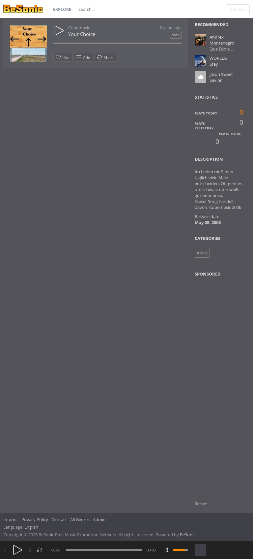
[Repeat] (39, 550)
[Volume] (180, 550)
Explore (62, 9)
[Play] (17, 550)
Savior (216, 80)
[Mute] (167, 550)
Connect (238, 9)
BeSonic (187, 535)
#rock (202, 253)
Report (201, 504)
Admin (99, 519)
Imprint (10, 519)
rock (176, 35)
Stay (214, 64)
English (31, 527)
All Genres (80, 519)
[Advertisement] (223, 385)
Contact (59, 519)
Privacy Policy (34, 519)
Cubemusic (79, 28)
